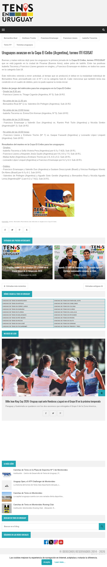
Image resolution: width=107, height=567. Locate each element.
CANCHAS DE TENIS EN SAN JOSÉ (13, 323)
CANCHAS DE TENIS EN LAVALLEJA (65, 312)
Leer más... (60, 562)
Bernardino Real (10, 38)
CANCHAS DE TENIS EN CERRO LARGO (15, 306)
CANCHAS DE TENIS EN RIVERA (64, 318)
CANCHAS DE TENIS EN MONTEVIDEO (14, 300)
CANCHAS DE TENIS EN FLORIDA (13, 312)
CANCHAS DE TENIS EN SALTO (64, 320)
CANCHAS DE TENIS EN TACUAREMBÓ (14, 326)
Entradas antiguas (93, 286)
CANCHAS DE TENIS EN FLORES (64, 309)
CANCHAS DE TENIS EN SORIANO (65, 323)
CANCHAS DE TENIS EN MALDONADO (14, 315)
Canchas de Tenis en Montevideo (27, 493)
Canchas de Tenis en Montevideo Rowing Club (33, 504)
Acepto (46, 562)
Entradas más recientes (16, 286)
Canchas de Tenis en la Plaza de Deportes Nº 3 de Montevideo (40, 470)
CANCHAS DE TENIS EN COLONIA (65, 306)
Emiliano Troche (29, 38)
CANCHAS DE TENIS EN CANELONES (66, 303)
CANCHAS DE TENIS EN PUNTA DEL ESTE (67, 300)
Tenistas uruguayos (25, 45)
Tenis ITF (8, 45)
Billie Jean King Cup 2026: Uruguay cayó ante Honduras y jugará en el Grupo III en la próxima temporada (52, 401)
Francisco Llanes (70, 38)
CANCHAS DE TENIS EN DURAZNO (13, 309)
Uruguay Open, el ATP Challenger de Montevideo (34, 481)
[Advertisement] (53, 440)
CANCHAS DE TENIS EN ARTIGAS (13, 303)
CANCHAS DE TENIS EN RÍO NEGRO (14, 318)
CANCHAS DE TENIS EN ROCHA (12, 320)
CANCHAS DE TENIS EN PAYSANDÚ (65, 315)
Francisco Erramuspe (49, 38)
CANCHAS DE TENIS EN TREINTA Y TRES (67, 326)
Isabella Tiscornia (89, 38)
